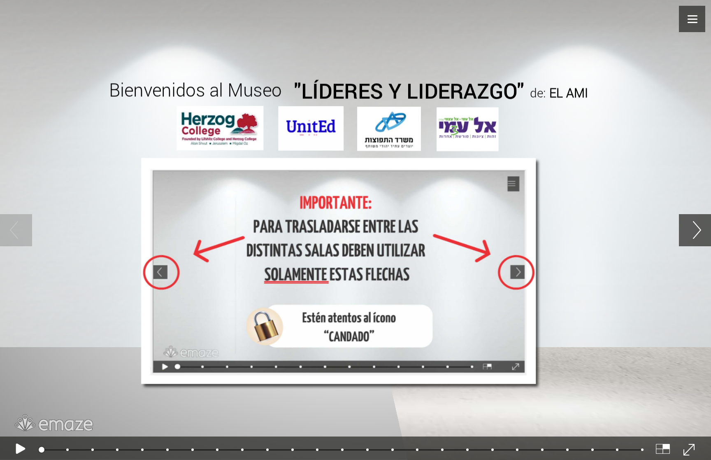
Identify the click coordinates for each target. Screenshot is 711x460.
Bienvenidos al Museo (195, 89)
